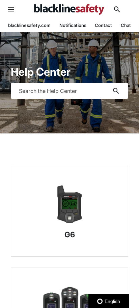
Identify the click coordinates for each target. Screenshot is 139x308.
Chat (126, 25)
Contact (103, 25)
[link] (69, 9)
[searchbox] (116, 90)
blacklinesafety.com (29, 25)
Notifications (72, 25)
